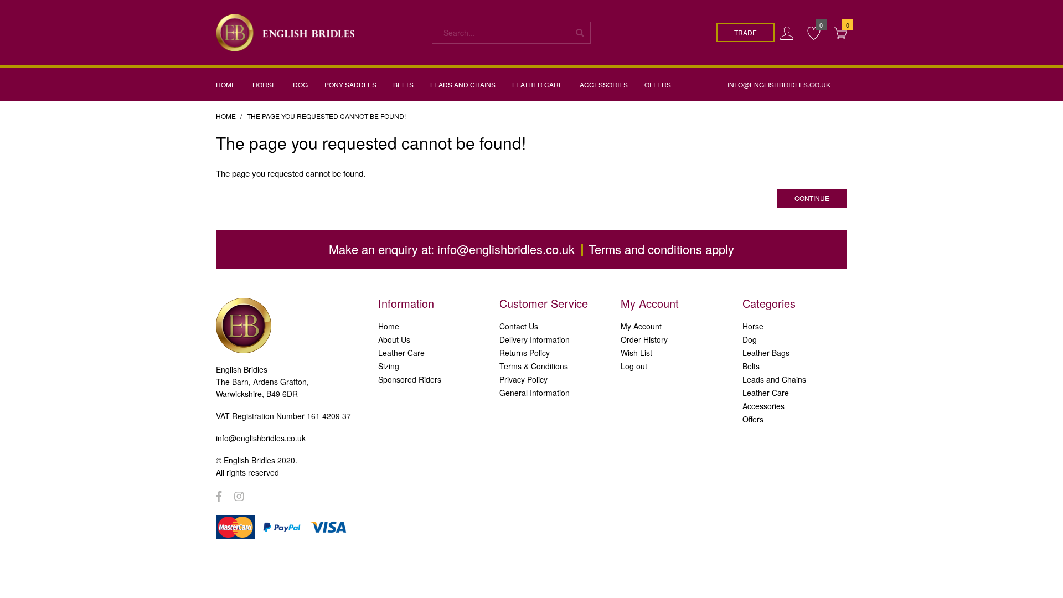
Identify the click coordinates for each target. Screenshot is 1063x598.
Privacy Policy (523, 379)
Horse (752, 326)
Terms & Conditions (533, 366)
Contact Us (518, 326)
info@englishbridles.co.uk (506, 248)
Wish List (636, 352)
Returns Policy (524, 352)
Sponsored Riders (409, 379)
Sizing (388, 366)
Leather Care (401, 352)
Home (226, 116)
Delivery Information (534, 339)
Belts (751, 366)
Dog (749, 339)
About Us (394, 339)
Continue (811, 198)
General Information (534, 392)
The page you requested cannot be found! (326, 116)
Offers (752, 419)
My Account (641, 326)
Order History (644, 339)
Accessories (763, 405)
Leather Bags (765, 352)
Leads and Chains (774, 379)
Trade (745, 32)
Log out (634, 366)
